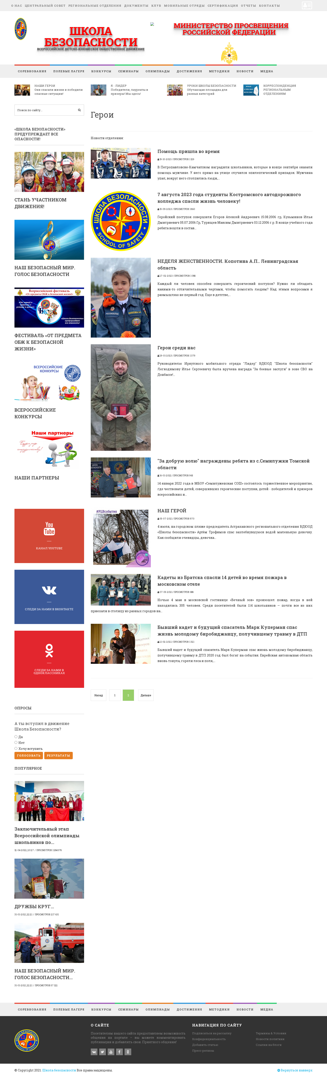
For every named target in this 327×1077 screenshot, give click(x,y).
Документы (136, 6)
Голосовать (28, 755)
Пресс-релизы (203, 1051)
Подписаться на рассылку (212, 1033)
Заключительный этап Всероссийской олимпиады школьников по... (47, 835)
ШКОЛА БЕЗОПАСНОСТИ (90, 36)
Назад (98, 695)
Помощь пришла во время (188, 151)
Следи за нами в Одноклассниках (49, 671)
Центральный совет (45, 6)
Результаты (58, 755)
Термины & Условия (271, 1033)
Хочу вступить (30, 749)
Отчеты (248, 6)
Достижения (189, 71)
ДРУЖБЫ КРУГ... (34, 906)
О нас (16, 6)
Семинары (128, 71)
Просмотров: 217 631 (47, 914)
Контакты (269, 6)
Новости (245, 71)
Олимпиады (157, 71)
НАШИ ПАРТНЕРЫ (36, 478)
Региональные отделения (94, 6)
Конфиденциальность (209, 1039)
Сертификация (223, 6)
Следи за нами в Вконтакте (49, 609)
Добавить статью (205, 1045)
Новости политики (270, 1039)
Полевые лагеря (69, 71)
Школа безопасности (59, 1070)
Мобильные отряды (184, 6)
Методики (219, 71)
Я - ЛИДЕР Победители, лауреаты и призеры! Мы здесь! (129, 90)
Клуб (156, 6)
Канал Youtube (49, 548)
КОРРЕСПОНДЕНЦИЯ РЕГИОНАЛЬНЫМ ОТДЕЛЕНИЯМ (279, 90)
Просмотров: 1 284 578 (49, 850)
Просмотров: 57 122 (46, 985)
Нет (21, 743)
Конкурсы (101, 71)
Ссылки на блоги (269, 1045)
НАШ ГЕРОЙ (171, 510)
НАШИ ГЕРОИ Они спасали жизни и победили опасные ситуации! (58, 90)
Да (20, 737)
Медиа (266, 71)
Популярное (28, 768)
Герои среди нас (176, 347)
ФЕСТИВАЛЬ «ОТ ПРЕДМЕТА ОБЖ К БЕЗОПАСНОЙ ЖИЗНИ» (48, 342)
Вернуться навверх (296, 1070)
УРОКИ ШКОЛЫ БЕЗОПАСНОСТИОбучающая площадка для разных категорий (211, 90)
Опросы (23, 708)
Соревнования (32, 71)
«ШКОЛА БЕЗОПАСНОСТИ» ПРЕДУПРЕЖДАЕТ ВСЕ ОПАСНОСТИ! (39, 134)
